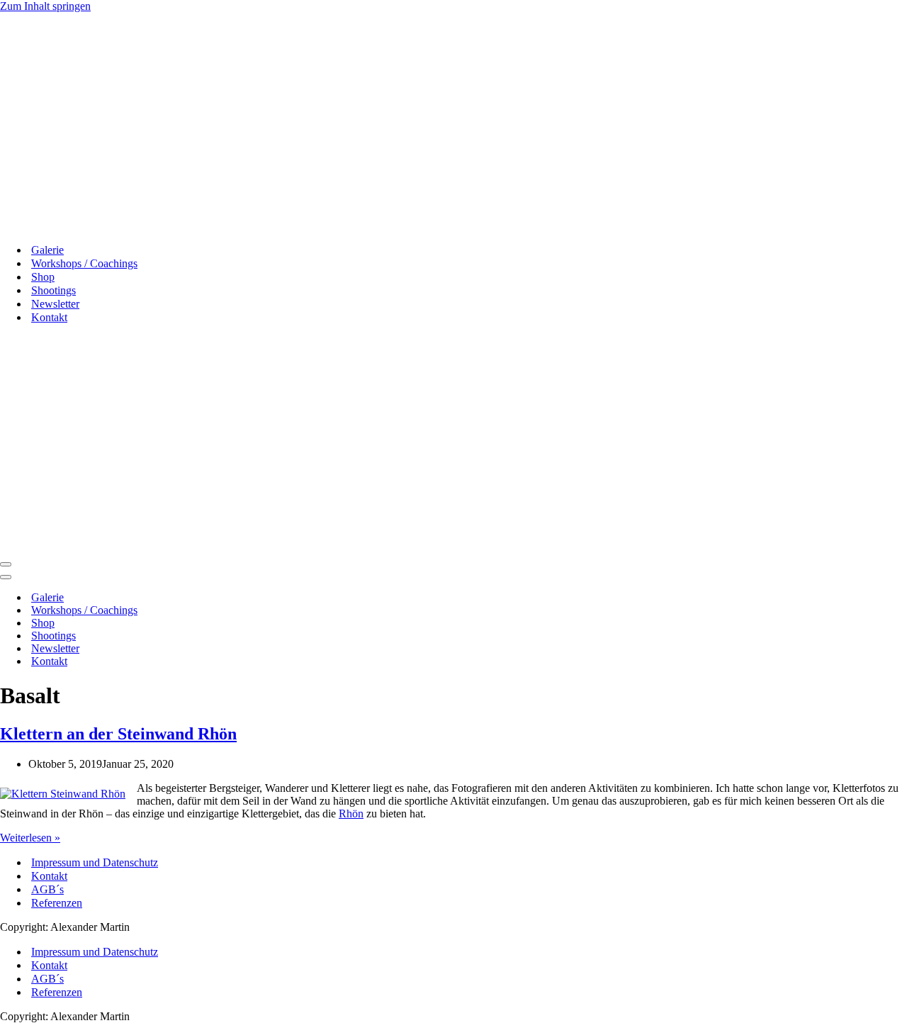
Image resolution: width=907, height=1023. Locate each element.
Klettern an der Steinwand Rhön (118, 734)
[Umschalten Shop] (248, 623)
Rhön (351, 813)
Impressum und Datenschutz (94, 862)
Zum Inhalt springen (45, 6)
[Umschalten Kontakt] (248, 662)
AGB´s (47, 889)
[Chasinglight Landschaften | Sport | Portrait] (65, 225)
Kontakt (49, 876)
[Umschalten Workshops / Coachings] (248, 611)
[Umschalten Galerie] (248, 598)
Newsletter (55, 304)
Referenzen (56, 903)
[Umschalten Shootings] (248, 636)
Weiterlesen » (30, 838)
